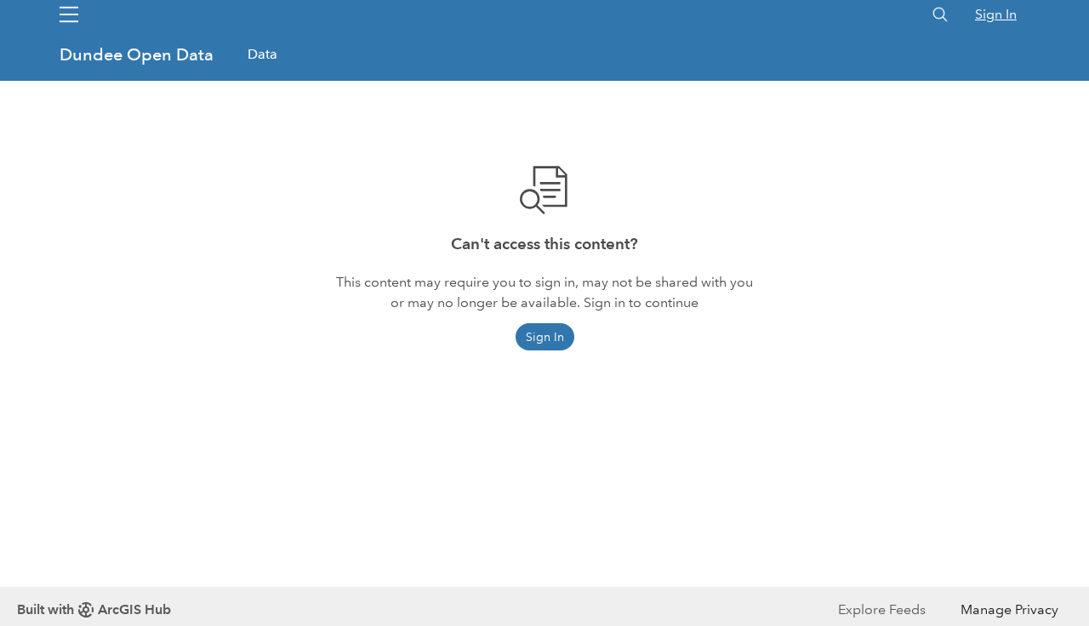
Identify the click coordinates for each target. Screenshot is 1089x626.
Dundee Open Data (139, 54)
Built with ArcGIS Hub (94, 609)
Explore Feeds (882, 609)
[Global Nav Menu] (68, 14)
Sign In (996, 14)
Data (262, 54)
